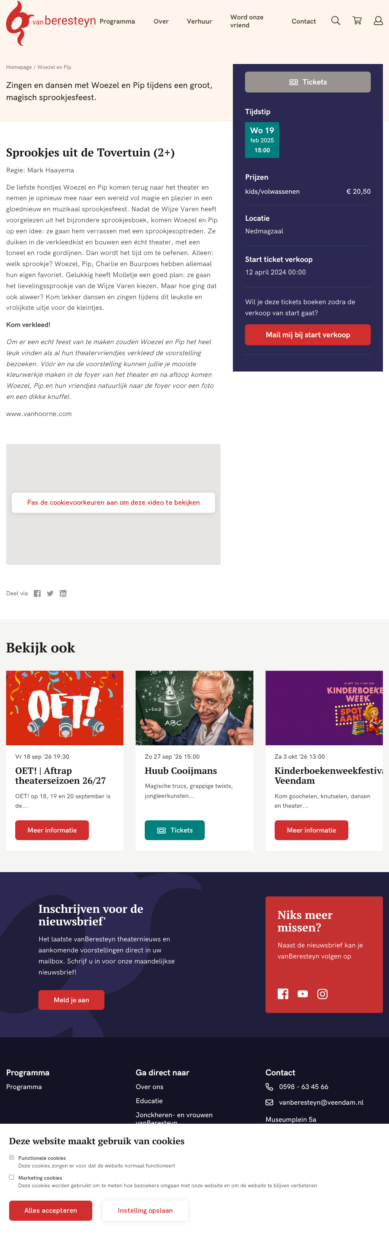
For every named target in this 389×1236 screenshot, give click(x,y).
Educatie (149, 1101)
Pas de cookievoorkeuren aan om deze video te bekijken (113, 502)
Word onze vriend (246, 21)
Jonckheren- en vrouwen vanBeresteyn (174, 1119)
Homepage (19, 67)
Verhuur (199, 21)
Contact (304, 21)
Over (161, 21)
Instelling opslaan (145, 1210)
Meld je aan (71, 999)
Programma (117, 21)
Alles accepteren (50, 1210)
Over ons (149, 1087)
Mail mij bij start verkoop (308, 335)
